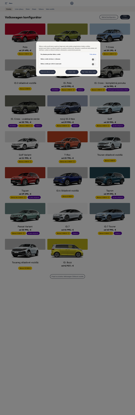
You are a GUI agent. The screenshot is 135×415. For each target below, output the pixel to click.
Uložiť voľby (72, 72)
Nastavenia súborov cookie (47, 72)
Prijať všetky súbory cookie (89, 72)
